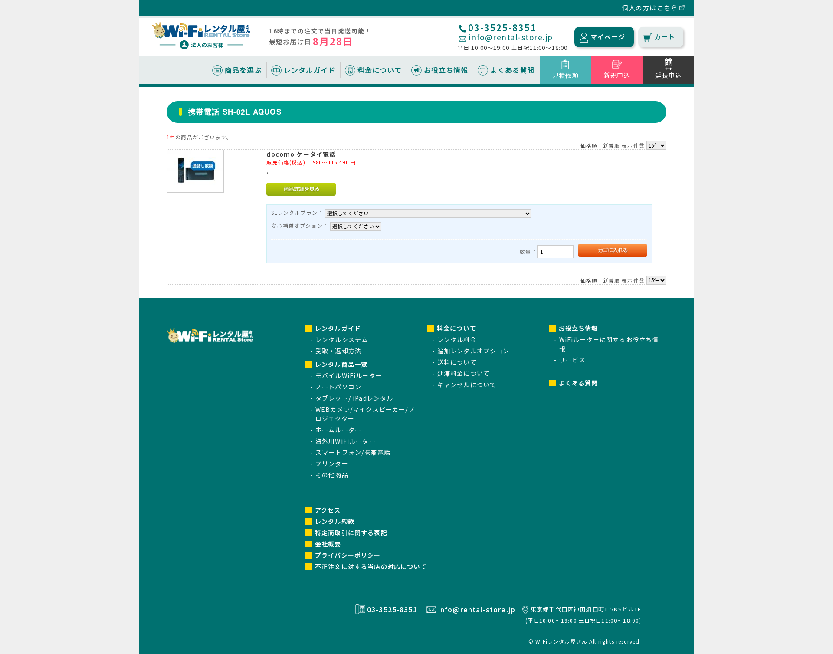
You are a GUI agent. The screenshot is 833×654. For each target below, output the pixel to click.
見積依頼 (565, 75)
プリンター (331, 463)
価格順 (588, 145)
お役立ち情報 (446, 70)
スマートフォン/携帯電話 (352, 452)
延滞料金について (463, 373)
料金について (379, 70)
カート (664, 36)
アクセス (328, 510)
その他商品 (331, 474)
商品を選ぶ (243, 70)
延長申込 (668, 75)
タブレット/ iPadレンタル (354, 398)
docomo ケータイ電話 (301, 154)
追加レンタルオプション (473, 350)
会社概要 (328, 543)
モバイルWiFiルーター (348, 375)
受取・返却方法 (338, 350)
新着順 (611, 145)
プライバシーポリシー (348, 555)
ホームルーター (338, 429)
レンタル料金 (457, 339)
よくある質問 (512, 70)
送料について (457, 362)
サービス (572, 359)
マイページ (608, 36)
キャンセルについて (466, 384)
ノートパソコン (338, 386)
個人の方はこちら (650, 7)
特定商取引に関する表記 (351, 532)
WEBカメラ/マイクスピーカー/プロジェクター (365, 414)
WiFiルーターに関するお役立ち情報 (609, 344)
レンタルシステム (341, 339)
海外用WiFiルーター (345, 441)
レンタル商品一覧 (341, 364)
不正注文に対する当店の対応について (371, 566)
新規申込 (617, 75)
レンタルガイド (309, 70)
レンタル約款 (334, 521)
